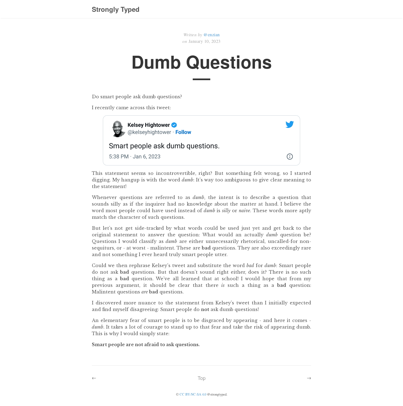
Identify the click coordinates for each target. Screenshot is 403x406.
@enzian (211, 34)
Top (202, 377)
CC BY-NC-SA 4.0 (193, 394)
